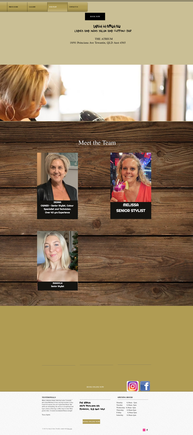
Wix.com (69, 429)
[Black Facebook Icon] (147, 430)
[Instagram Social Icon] (144, 430)
